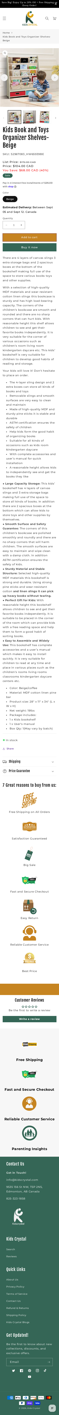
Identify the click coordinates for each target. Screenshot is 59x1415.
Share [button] (10, 748)
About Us (12, 1279)
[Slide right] (54, 77)
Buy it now (29, 247)
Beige (10, 199)
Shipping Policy (16, 1315)
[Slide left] (4, 77)
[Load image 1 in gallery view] (14, 117)
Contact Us (13, 1300)
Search (10, 1249)
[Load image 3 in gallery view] (44, 117)
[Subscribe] (49, 1362)
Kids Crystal (33, 1408)
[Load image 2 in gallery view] (29, 117)
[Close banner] (56, 4)
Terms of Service (17, 1293)
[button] (4, 18)
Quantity (8, 218)
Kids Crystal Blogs (18, 1322)
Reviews (11, 1256)
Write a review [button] (29, 1019)
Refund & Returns (17, 1308)
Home (6, 32)
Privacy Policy (15, 1286)
